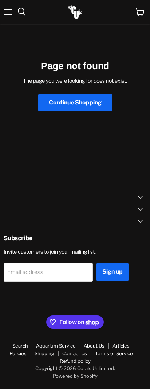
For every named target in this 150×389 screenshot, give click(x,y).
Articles (121, 346)
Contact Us (74, 353)
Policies (18, 353)
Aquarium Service (56, 346)
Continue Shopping (75, 102)
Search (20, 346)
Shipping (44, 353)
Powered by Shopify (75, 376)
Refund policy (75, 361)
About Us (94, 346)
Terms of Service (114, 353)
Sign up (112, 271)
